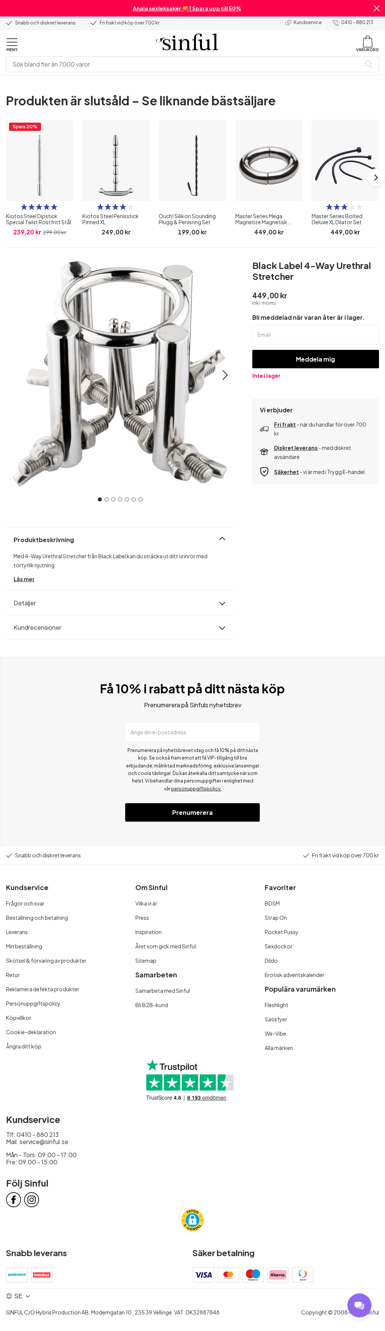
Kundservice (308, 22)
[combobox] (185, 64)
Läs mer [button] (24, 579)
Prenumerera (192, 812)
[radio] (24, 207)
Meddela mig (315, 359)
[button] (377, 8)
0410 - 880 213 (357, 22)
